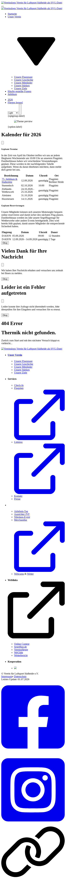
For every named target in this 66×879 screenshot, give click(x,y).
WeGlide (18, 652)
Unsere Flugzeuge (23, 77)
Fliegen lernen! (15, 102)
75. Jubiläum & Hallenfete (9, 180)
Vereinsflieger (21, 649)
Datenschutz (20, 676)
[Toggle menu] (2, 6)
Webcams (19, 573)
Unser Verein (15, 355)
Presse (17, 498)
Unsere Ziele (20, 88)
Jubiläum (12, 94)
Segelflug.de (20, 646)
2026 (10, 99)
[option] (36, 124)
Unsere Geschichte (23, 80)
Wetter (30, 573)
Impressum (6, 676)
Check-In (19, 385)
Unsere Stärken (22, 85)
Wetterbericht (21, 655)
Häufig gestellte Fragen (19, 91)
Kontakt (18, 496)
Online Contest (21, 644)
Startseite (12, 13)
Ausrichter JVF (22, 514)
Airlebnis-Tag (21, 511)
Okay (5, 243)
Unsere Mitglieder (23, 82)
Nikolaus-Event (22, 517)
